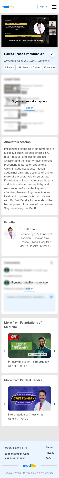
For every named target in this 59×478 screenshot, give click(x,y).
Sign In (43, 6)
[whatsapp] (52, 54)
